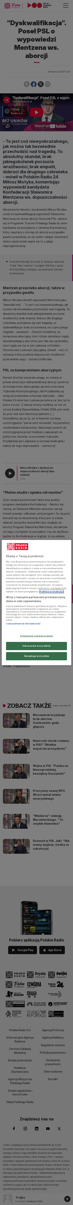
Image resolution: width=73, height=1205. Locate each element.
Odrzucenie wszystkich (36, 645)
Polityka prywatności (51, 591)
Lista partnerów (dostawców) (23, 623)
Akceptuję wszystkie (36, 655)
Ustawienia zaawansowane (36, 636)
